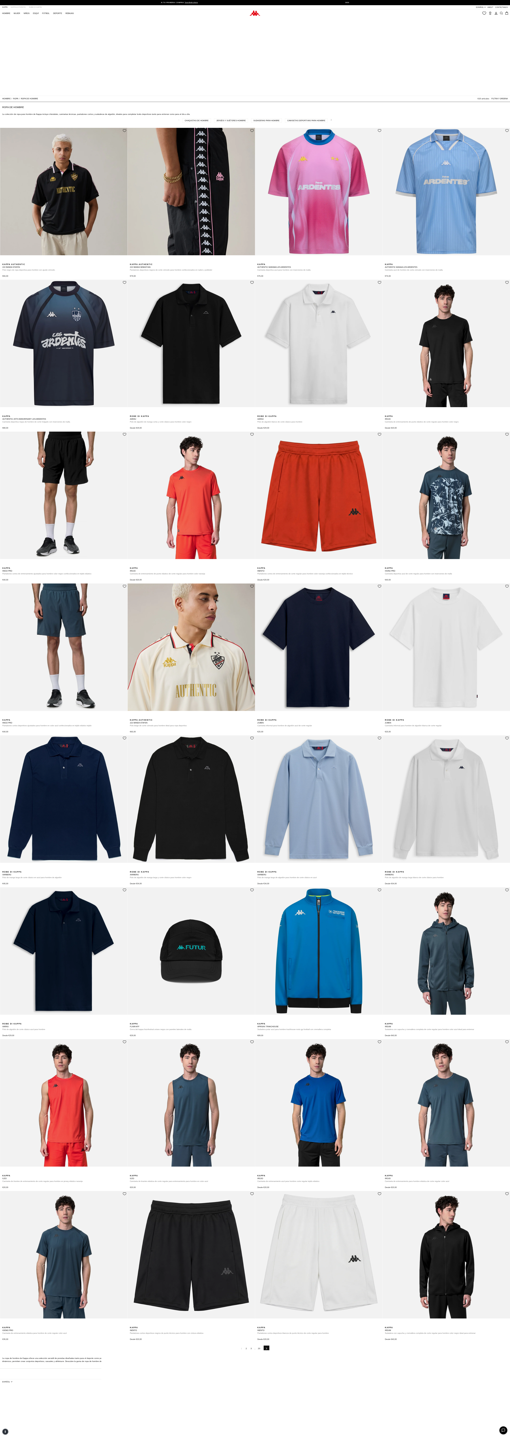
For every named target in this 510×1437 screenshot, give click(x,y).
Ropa (15, 99)
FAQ (3, 1416)
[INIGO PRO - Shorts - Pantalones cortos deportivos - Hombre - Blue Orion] (8, 565)
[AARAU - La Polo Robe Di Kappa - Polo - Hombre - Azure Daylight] (140, 413)
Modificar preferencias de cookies (217, 1400)
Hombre (6, 99)
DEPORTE (57, 13)
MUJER (17, 13)
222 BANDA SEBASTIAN (171, 267)
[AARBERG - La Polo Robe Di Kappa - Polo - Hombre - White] (386, 869)
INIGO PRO (46, 571)
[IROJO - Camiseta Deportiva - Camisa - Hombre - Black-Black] (386, 413)
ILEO (42, 1178)
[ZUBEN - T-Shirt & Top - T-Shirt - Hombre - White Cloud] (263, 717)
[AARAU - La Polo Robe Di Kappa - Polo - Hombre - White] (259, 413)
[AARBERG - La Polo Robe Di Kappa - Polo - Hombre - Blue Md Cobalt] (4, 869)
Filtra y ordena (499, 99)
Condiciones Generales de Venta (217, 1416)
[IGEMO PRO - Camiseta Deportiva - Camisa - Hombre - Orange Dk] (12, 1324)
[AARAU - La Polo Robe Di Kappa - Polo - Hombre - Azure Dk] (144, 413)
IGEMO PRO (34, 1330)
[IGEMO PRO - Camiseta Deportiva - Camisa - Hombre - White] (17, 1324)
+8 (21, 868)
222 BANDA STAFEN (28, 267)
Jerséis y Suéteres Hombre (231, 120)
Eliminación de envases (112, 1408)
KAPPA (5, 7)
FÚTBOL (46, 13)
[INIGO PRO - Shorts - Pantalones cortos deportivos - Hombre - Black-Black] (4, 565)
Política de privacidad (212, 1404)
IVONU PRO (418, 571)
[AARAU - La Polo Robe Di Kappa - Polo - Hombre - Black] (131, 413)
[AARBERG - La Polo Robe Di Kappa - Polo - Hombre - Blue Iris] (17, 869)
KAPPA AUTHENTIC (18, 7)
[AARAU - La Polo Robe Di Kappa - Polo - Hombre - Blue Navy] (4, 1021)
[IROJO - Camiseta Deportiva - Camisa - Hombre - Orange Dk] (399, 413)
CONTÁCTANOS (501, 7)
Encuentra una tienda (111, 1412)
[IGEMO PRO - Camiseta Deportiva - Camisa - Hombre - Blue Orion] (4, 1324)
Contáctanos (108, 1404)
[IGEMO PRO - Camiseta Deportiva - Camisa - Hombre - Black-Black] (8, 1324)
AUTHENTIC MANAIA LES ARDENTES (414, 267)
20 (259, 1348)
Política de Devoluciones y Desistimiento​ (17, 1404)
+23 (148, 413)
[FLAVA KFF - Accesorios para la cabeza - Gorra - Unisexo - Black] (131, 1021)
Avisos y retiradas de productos (216, 1424)
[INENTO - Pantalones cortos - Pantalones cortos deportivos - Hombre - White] (272, 565)
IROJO (422, 419)
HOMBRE (6, 13)
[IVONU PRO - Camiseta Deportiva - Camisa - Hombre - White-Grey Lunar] (391, 565)
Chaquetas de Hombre (197, 120)
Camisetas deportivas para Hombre (306, 120)
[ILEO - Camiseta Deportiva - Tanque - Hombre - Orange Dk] (4, 1172)
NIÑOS (26, 13)
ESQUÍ (36, 13)
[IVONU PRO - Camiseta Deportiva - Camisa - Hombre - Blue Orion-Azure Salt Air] (386, 565)
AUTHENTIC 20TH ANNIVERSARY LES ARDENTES (36, 419)
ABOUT (490, 7)
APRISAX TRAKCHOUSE (294, 1026)
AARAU (160, 419)
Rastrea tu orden (8, 1400)
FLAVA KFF (161, 1026)
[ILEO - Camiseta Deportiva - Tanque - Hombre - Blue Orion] (12, 1172)
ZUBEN (284, 723)
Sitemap (5, 1420)
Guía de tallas (7, 1412)
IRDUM (429, 1026)
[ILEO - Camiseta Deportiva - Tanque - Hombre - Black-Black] (8, 1172)
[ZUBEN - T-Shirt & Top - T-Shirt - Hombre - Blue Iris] (259, 717)
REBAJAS (69, 13)
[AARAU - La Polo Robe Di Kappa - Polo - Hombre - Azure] (136, 413)
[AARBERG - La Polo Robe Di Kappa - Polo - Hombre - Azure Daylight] (8, 869)
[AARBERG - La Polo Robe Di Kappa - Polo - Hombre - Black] (12, 869)
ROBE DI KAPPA (35, 7)
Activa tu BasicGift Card (112, 1400)
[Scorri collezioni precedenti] (178, 120)
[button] (5, 1431)
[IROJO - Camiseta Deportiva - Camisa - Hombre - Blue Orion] (391, 413)
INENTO (305, 571)
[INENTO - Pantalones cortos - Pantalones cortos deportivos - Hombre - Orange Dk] (259, 565)
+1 (403, 413)
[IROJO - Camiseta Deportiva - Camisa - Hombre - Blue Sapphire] (395, 413)
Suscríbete (369, 1406)
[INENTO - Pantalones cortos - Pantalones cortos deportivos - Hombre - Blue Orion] (267, 565)
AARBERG (32, 874)
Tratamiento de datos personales (217, 1412)
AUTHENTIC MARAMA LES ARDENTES (284, 267)
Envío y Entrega (8, 1408)
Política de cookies (211, 1408)
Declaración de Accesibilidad (215, 1420)
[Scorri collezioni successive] (331, 120)
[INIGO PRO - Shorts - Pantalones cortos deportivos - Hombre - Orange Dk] (12, 565)
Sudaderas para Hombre (266, 120)
